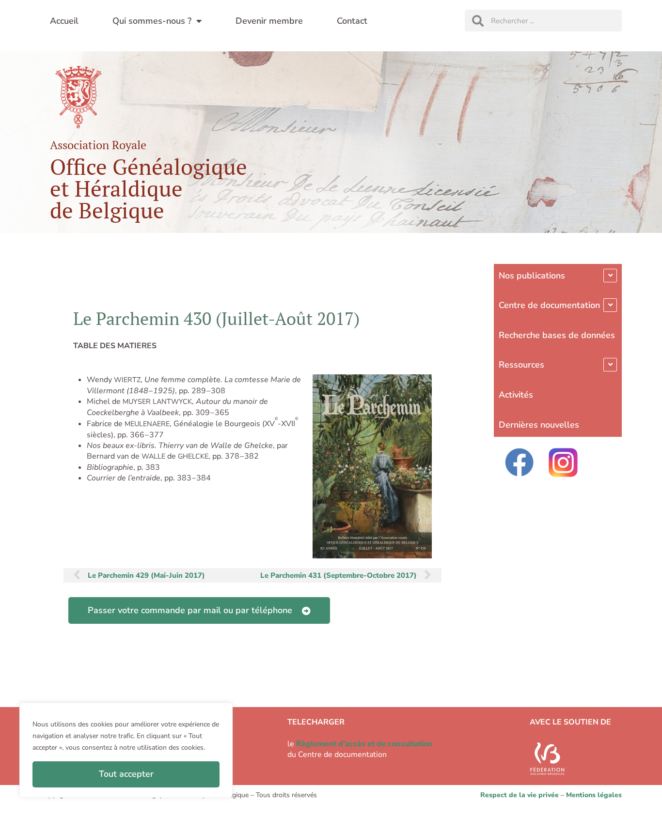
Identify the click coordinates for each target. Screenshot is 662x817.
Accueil (64, 21)
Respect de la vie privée (519, 795)
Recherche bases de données (557, 335)
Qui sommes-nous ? (151, 21)
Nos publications (532, 275)
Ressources (521, 364)
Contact (352, 21)
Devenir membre (269, 21)
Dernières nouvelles (539, 425)
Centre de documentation (549, 305)
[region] (126, 750)
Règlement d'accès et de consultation (364, 744)
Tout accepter (126, 774)
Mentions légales (594, 795)
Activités (516, 395)
